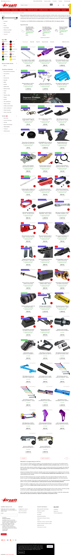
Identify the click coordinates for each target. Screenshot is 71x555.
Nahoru (24, 458)
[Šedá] (11, 54)
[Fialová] (3, 47)
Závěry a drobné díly (7, 112)
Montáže (5, 84)
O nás (38, 519)
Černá (13, 41)
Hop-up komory (6, 73)
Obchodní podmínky (41, 516)
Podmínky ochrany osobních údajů (44, 521)
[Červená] (11, 44)
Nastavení (21, 552)
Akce (4, 23)
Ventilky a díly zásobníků (8, 105)
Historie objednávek (58, 512)
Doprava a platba (47, 1)
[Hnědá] (11, 47)
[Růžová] (11, 52)
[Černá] (11, 42)
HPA (4, 75)
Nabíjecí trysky (6, 86)
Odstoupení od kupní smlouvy (43, 518)
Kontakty (60, 1)
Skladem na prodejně (7, 29)
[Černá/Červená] (3, 44)
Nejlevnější (32, 41)
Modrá (6, 49)
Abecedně (52, 41)
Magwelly (5, 80)
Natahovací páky (7, 88)
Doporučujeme (6, 27)
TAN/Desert (14, 56)
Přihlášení (56, 509)
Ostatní (5, 90)
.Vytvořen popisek (7, 32)
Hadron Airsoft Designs (8, 124)
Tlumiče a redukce (7, 103)
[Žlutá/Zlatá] (11, 59)
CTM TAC (5, 122)
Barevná (6, 41)
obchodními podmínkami (6, 518)
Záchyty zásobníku (7, 110)
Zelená (6, 59)
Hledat (51, 5)
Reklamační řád (40, 525)
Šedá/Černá (6, 56)
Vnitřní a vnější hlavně (8, 107)
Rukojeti (5, 97)
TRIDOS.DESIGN (6, 126)
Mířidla (5, 82)
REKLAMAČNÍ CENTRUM (37, 1)
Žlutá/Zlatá (14, 59)
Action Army (6, 118)
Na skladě (5, 21)
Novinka (5, 25)
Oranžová (6, 51)
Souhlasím (50, 546)
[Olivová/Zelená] (11, 49)
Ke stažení (55, 1)
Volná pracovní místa (41, 527)
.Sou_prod (5, 34)
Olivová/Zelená (14, 49)
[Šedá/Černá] (3, 57)
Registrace (56, 511)
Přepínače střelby (7, 95)
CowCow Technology (8, 120)
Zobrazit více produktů (45, 37)
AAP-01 (5, 65)
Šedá (13, 54)
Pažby (5, 92)
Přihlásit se (4, 534)
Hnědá (13, 46)
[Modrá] (3, 49)
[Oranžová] (3, 52)
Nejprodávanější (45, 41)
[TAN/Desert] (11, 57)
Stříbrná (6, 54)
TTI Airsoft (6, 128)
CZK (63, 5)
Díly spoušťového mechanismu (9, 71)
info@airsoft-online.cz (23, 509)
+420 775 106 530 (22, 510)
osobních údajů (4, 530)
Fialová (6, 46)
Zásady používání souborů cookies (44, 523)
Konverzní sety (6, 77)
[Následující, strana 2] (67, 458)
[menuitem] (6, 9)
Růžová (13, 51)
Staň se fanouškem (22, 512)
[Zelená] (3, 59)
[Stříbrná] (3, 54)
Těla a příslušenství (7, 101)
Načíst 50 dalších (45, 458)
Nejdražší (38, 41)
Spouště (5, 99)
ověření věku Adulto (10, 554)
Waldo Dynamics (7, 131)
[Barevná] (3, 42)
